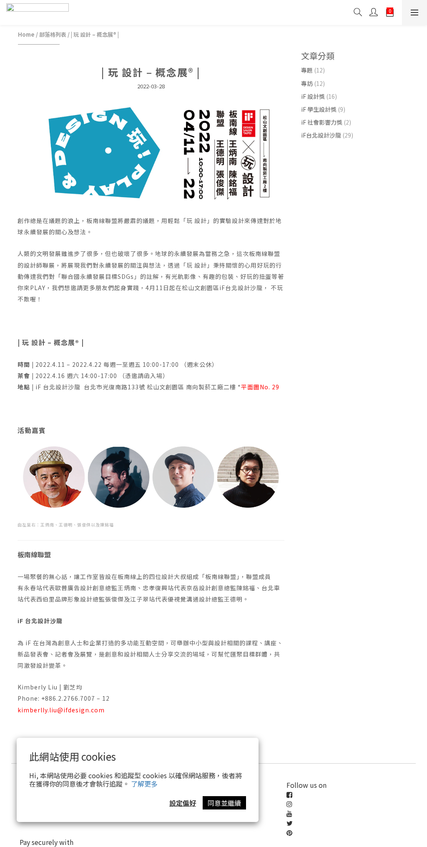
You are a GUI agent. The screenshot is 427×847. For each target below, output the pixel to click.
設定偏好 (182, 803)
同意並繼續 (224, 803)
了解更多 (144, 784)
